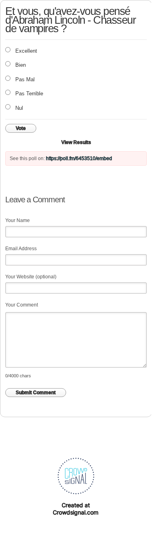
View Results (76, 142)
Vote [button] (21, 128)
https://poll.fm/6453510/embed (79, 158)
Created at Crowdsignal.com (75, 509)
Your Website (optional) (30, 277)
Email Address (21, 248)
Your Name (17, 220)
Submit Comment (36, 392)
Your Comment (21, 305)
